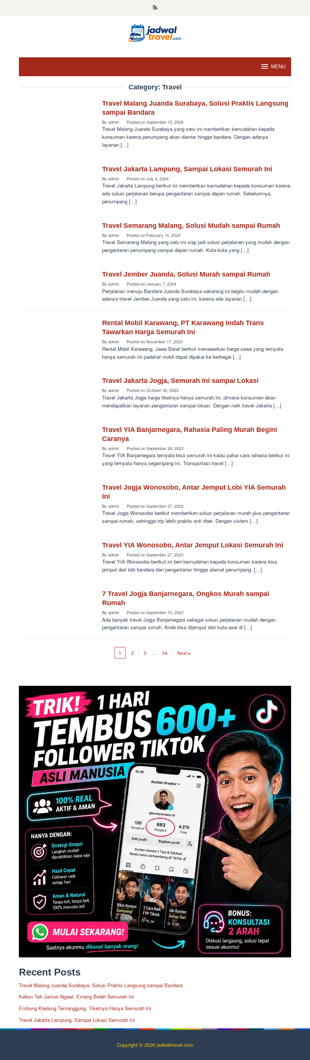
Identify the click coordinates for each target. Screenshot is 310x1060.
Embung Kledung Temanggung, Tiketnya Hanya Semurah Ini (85, 1008)
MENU (278, 66)
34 (164, 653)
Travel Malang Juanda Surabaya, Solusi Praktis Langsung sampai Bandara (101, 985)
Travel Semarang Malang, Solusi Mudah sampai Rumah (191, 225)
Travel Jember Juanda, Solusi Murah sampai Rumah (186, 274)
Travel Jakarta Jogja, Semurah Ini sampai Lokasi (180, 380)
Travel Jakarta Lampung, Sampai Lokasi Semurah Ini (187, 169)
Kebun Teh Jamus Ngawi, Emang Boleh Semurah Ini (76, 996)
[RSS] (155, 8)
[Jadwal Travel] (155, 31)
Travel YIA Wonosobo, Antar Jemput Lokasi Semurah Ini (192, 545)
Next (182, 653)
